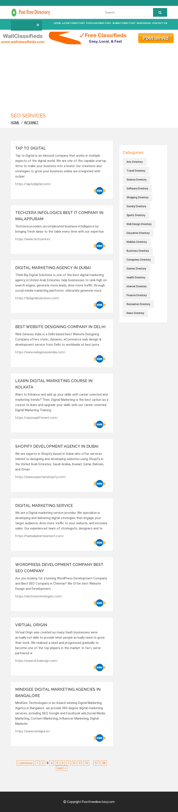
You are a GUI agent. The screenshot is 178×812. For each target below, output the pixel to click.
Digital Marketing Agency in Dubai (53, 267)
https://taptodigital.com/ (33, 184)
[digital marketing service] (99, 542)
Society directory (136, 206)
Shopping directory (137, 197)
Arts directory (135, 161)
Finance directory (137, 295)
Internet (31, 122)
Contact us (159, 23)
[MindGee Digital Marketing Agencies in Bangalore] (99, 738)
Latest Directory (73, 23)
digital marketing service (44, 505)
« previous (25, 763)
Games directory (136, 268)
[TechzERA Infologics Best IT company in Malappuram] (99, 246)
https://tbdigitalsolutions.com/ (37, 298)
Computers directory (139, 259)
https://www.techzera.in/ (33, 239)
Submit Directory (123, 23)
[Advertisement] (89, 76)
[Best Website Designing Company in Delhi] (99, 359)
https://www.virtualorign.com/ (36, 661)
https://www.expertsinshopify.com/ (40, 477)
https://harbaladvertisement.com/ (39, 536)
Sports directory (136, 215)
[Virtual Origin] (99, 667)
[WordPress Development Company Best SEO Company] (99, 603)
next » (61, 768)
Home (57, 23)
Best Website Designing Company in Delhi (60, 326)
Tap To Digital (30, 148)
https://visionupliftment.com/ (36, 418)
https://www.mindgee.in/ (32, 731)
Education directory (138, 233)
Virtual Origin (31, 625)
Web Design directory (139, 224)
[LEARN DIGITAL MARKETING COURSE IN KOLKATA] (99, 424)
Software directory (137, 188)
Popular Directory (98, 23)
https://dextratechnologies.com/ (38, 596)
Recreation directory (138, 304)
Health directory (136, 277)
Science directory (137, 179)
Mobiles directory (137, 241)
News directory (135, 313)
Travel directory (136, 170)
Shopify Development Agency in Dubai (56, 446)
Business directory (138, 250)
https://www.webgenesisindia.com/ (40, 352)
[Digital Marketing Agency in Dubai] (99, 305)
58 (103, 763)
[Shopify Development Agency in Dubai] (99, 483)
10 (86, 763)
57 (96, 763)
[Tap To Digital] (99, 190)
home (15, 122)
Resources (144, 23)
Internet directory (137, 286)
